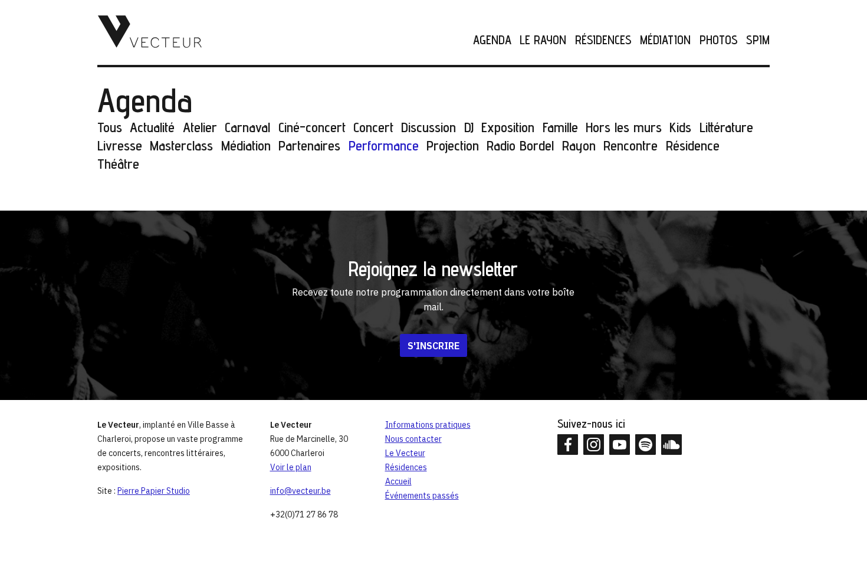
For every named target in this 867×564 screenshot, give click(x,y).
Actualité (152, 127)
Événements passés (422, 495)
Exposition (507, 127)
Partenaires (309, 145)
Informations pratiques (428, 424)
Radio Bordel (520, 145)
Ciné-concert (312, 127)
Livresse (119, 145)
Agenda (492, 40)
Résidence (693, 145)
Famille (560, 127)
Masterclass (181, 145)
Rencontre (630, 145)
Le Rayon (543, 40)
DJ (469, 127)
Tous (109, 127)
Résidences (603, 40)
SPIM (758, 40)
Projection (452, 145)
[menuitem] (488, 40)
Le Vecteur (405, 453)
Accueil (398, 481)
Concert (373, 127)
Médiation (665, 40)
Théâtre (118, 163)
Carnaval (247, 127)
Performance (384, 145)
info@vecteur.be (300, 491)
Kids (680, 127)
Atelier (200, 127)
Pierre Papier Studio (153, 491)
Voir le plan (290, 467)
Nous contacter (413, 439)
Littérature (726, 127)
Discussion (428, 127)
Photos (718, 40)
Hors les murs (624, 127)
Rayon (579, 145)
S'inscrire (433, 346)
